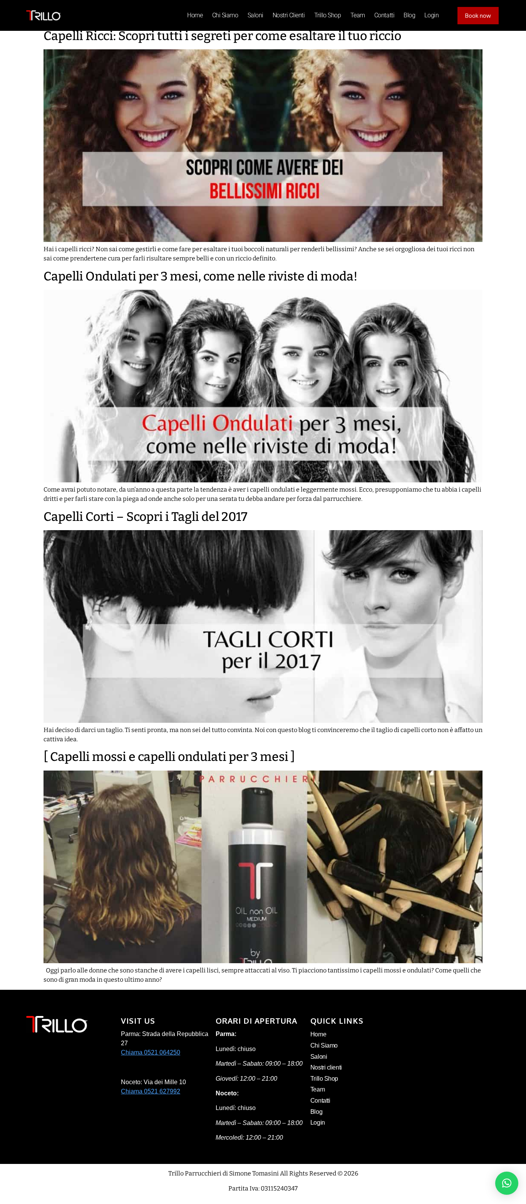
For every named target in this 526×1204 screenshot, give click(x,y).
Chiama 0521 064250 (150, 1052)
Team (357, 15)
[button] (506, 1183)
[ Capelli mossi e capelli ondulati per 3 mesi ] (169, 756)
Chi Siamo (225, 15)
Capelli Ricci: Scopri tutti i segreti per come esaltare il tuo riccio (222, 36)
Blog (409, 15)
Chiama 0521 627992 (150, 1091)
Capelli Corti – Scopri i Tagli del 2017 (145, 516)
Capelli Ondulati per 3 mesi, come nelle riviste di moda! (201, 276)
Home (195, 15)
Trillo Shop (327, 15)
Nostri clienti (289, 15)
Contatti (384, 15)
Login (431, 15)
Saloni (255, 15)
